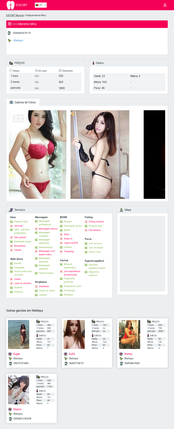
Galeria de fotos (25, 102)
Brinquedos (19, 245)
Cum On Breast (96, 247)
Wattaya (18, 40)
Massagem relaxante (44, 267)
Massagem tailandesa (44, 241)
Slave (66, 234)
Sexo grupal (20, 237)
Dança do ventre (47, 290)
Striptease (44, 286)
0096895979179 (22, 33)
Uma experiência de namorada (72, 273)
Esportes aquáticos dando (97, 266)
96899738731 (76, 363)
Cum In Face (95, 252)
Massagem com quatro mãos (47, 253)
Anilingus (68, 294)
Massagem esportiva (44, 260)
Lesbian (43, 295)
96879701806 (21, 363)
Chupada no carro (72, 286)
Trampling (69, 251)
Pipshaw (18, 287)
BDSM (67, 230)
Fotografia (19, 267)
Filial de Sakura (46, 273)
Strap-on (68, 238)
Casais (17, 279)
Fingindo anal (95, 226)
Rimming (18, 291)
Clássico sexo (21, 221)
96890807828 (132, 363)
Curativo (68, 247)
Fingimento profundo (69, 280)
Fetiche (17, 250)
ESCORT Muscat (15, 15)
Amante (68, 221)
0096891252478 (22, 418)
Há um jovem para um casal (23, 273)
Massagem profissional (45, 223)
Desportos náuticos (94, 274)
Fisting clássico (96, 221)
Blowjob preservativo (70, 266)
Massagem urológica (44, 234)
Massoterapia (46, 247)
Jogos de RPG (71, 243)
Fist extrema (95, 230)
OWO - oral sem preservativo (21, 231)
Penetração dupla (22, 241)
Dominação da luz (73, 226)
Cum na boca (95, 243)
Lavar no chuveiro (22, 283)
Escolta (17, 263)
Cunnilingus (69, 290)
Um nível (18, 226)
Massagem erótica (48, 228)
